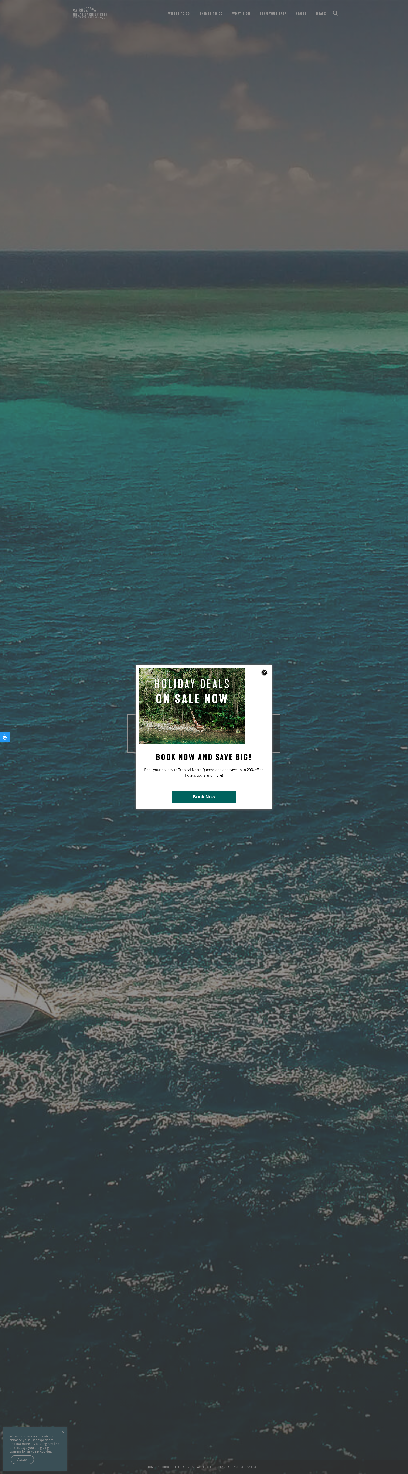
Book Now (204, 796)
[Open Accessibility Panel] (5, 737)
